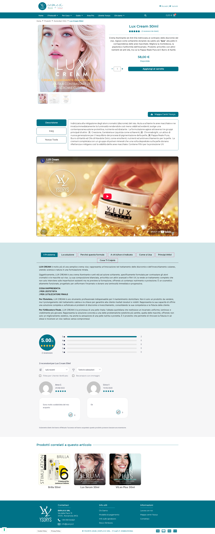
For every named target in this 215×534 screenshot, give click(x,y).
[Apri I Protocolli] (57, 15)
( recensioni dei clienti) (150, 31)
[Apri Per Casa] (71, 15)
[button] (145, 15)
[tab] (51, 122)
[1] (71, 58)
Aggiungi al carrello (153, 69)
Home (39, 21)
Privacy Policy (55, 531)
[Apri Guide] (82, 15)
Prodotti (47, 21)
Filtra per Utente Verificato (55, 376)
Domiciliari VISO (60, 21)
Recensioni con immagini (88, 376)
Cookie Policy (42, 531)
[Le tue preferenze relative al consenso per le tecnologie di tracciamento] (4, 529)
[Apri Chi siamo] (124, 15)
